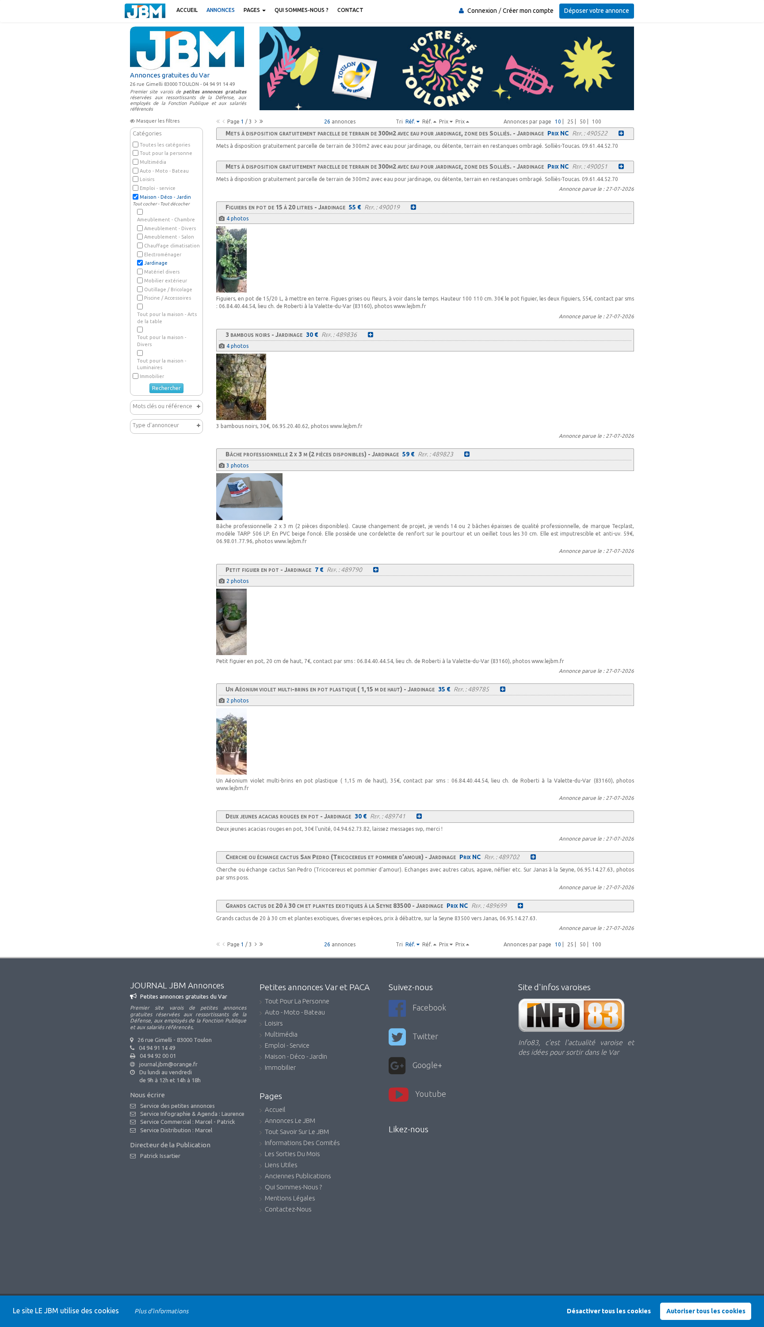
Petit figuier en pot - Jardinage (268, 569)
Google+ (427, 1065)
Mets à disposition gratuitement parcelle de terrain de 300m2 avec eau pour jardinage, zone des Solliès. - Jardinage (384, 133)
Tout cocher (145, 203)
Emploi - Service (287, 1046)
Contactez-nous (288, 1210)
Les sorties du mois (292, 1154)
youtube (430, 1093)
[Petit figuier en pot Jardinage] (375, 569)
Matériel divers (162, 271)
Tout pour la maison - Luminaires (161, 364)
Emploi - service (158, 188)
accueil (275, 1110)
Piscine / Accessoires (167, 298)
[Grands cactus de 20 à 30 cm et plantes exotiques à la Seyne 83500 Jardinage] (520, 905)
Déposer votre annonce (596, 10)
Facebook (429, 1007)
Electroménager (162, 254)
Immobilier (152, 376)
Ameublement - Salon (169, 236)
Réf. (410, 121)
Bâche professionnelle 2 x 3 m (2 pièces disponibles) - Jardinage (312, 454)
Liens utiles (281, 1165)
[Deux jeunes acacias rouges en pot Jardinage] (419, 816)
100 (596, 121)
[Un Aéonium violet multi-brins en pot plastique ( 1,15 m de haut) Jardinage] (502, 689)
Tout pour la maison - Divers (161, 341)
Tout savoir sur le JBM (297, 1132)
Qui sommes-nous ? (302, 10)
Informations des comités (302, 1143)
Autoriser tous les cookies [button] (705, 1311)
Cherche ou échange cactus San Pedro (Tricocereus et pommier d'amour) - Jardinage (340, 856)
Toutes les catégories (165, 144)
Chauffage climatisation (172, 245)
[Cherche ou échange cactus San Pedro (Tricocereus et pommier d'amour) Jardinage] (533, 856)
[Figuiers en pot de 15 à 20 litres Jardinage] (413, 207)
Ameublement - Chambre (166, 219)
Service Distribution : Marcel (176, 1130)
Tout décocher (175, 203)
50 (583, 121)
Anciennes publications (298, 1176)
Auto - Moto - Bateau (164, 171)
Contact (350, 10)
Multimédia (153, 162)
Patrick (226, 1122)
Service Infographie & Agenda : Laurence (192, 1114)
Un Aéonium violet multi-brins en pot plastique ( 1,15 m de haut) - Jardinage (330, 689)
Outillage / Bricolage (168, 289)
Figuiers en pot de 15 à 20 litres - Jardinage (285, 207)
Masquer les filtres (158, 120)
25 (570, 121)
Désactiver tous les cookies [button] (609, 1311)
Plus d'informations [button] (161, 1311)
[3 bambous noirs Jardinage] (370, 334)
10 (558, 121)
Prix (444, 121)
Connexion (482, 10)
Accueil (187, 10)
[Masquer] (198, 425)
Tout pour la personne (166, 153)
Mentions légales (290, 1199)
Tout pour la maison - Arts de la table (167, 318)
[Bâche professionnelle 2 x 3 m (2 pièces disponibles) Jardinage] (467, 454)
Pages (252, 10)
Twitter (425, 1036)
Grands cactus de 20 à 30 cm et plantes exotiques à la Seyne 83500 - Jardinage (334, 905)
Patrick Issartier (160, 1156)
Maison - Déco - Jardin (165, 197)
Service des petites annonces (177, 1106)
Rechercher (166, 388)
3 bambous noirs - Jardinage (263, 334)
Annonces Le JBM (290, 1121)
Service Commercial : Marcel (176, 1122)
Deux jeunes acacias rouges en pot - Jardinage (288, 816)
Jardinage (156, 263)
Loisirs (147, 179)
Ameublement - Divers (170, 228)
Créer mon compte (528, 10)
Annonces (220, 10)
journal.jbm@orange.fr (168, 1064)
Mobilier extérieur (165, 280)
